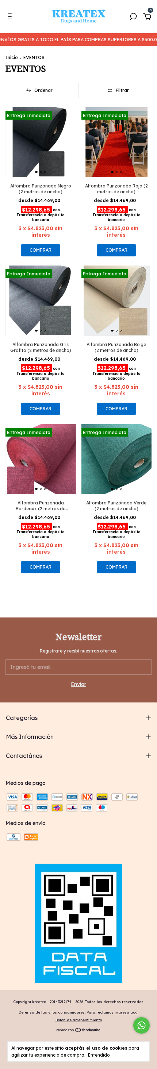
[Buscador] (133, 17)
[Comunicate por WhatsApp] (141, 1025)
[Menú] (11, 17)
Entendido (99, 1055)
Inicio (11, 57)
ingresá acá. (126, 1012)
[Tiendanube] (79, 1030)
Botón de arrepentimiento (78, 1020)
